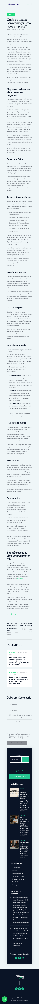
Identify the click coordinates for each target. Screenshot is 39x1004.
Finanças (11, 15)
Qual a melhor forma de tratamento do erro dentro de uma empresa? (21, 919)
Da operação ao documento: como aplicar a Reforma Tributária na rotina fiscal (24, 848)
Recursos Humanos (18, 879)
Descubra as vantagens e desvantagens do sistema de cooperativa (18, 680)
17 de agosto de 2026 (24, 835)
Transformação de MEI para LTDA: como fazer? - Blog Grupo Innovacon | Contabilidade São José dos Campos (21, 933)
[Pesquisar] (25, 759)
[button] (4, 999)
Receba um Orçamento (19, 776)
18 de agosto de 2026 (24, 810)
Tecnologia (15, 882)
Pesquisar (19, 755)
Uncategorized (16, 885)
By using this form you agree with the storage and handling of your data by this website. (19, 736)
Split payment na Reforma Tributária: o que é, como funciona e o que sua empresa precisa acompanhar (24, 825)
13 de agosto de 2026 (24, 856)
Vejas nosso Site (19, 771)
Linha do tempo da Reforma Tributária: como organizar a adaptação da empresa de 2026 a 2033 (24, 800)
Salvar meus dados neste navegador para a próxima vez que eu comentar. (20, 716)
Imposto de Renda (17, 873)
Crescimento (16, 867)
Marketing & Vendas (18, 876)
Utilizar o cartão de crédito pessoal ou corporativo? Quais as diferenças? (19, 661)
